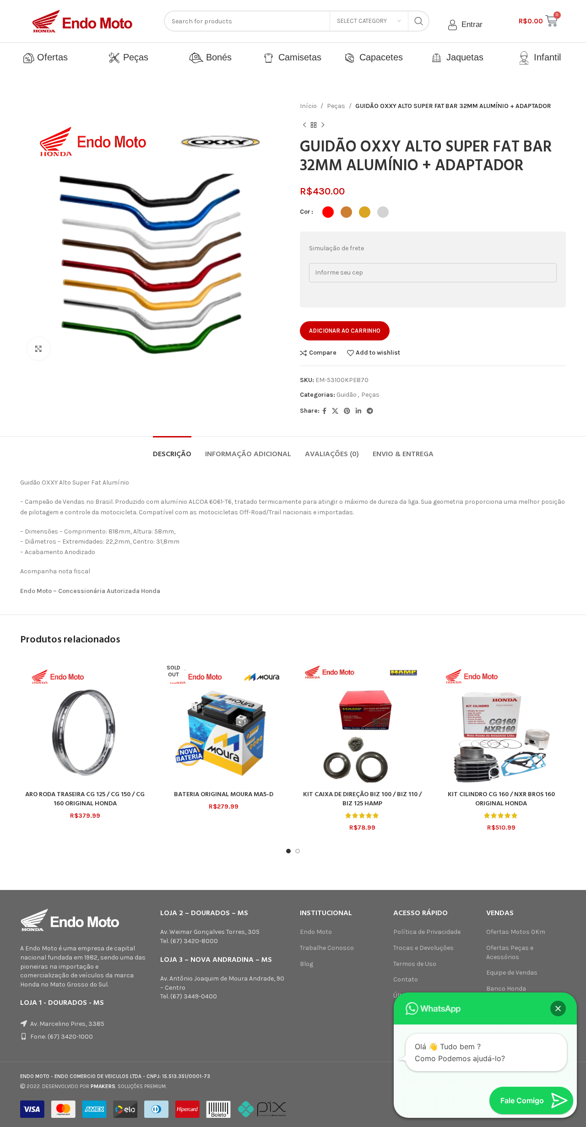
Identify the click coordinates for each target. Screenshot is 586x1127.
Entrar (471, 24)
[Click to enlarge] (38, 348)
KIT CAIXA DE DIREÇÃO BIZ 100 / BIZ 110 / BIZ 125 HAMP (362, 799)
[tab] (172, 450)
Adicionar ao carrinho (344, 330)
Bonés (217, 57)
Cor (305, 212)
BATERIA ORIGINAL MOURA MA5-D (223, 794)
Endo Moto (316, 932)
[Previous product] (304, 124)
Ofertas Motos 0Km (515, 932)
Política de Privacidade (427, 932)
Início (308, 106)
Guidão (346, 395)
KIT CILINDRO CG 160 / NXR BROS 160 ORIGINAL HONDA (501, 799)
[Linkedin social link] (358, 411)
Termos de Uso (414, 964)
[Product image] (85, 721)
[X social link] (335, 411)
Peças (134, 57)
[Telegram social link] (370, 411)
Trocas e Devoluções (423, 948)
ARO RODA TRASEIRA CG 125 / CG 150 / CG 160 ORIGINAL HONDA (85, 799)
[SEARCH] (418, 21)
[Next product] (322, 124)
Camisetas (297, 57)
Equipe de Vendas (511, 972)
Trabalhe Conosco (327, 948)
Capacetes (380, 57)
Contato (405, 979)
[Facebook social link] (324, 411)
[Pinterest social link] (347, 411)
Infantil (544, 57)
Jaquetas (462, 57)
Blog (306, 964)
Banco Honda (506, 988)
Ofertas (51, 57)
